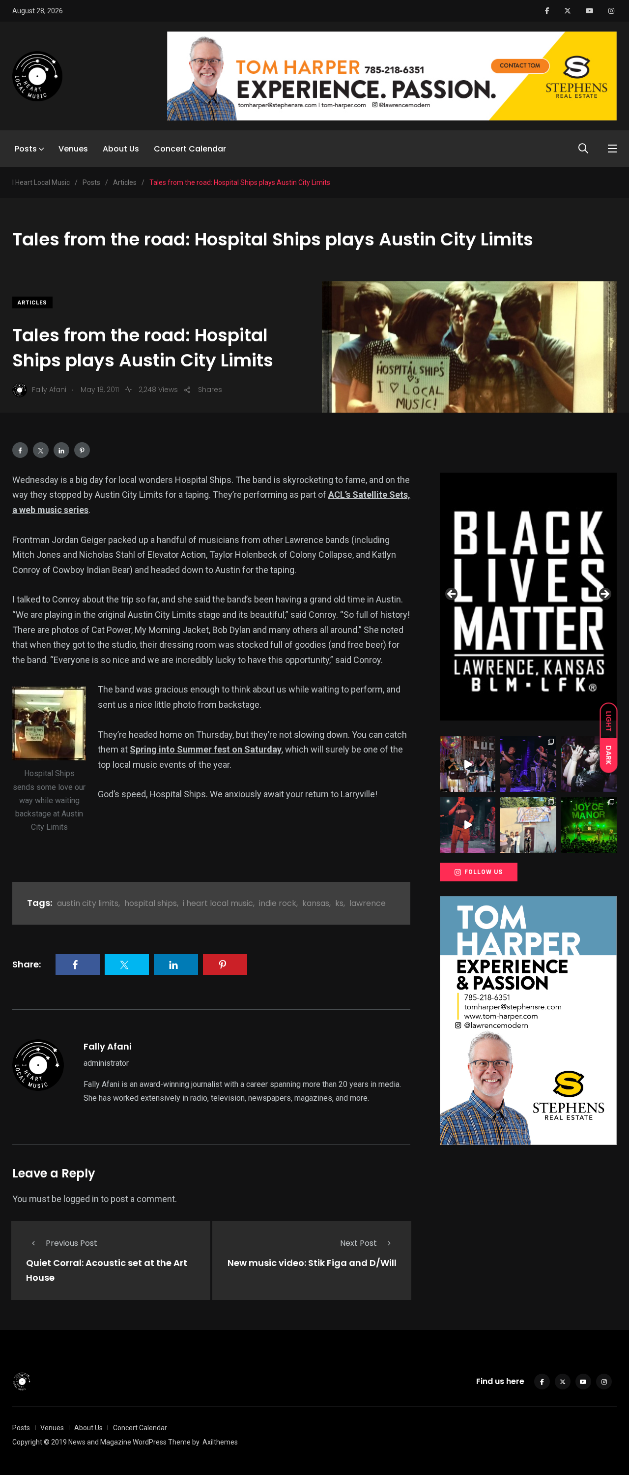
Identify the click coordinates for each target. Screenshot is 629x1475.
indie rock (277, 903)
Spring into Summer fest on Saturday (206, 749)
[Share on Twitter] (41, 450)
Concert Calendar (190, 148)
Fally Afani (108, 1046)
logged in (81, 1199)
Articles (32, 303)
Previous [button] (452, 594)
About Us (121, 148)
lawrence (367, 903)
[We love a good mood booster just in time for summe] (528, 764)
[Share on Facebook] (20, 450)
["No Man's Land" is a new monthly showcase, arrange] (589, 764)
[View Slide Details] (528, 597)
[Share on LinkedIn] (61, 450)
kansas (315, 903)
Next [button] (604, 594)
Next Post (358, 1243)
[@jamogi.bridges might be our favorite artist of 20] (467, 824)
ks (339, 903)
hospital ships (150, 903)
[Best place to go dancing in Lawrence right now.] (467, 764)
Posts (26, 148)
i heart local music (218, 903)
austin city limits (87, 903)
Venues (73, 148)
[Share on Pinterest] (82, 450)
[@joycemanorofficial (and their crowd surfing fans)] (589, 824)
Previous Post (71, 1243)
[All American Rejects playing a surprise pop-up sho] (528, 824)
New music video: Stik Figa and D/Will (312, 1263)
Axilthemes (220, 1442)
